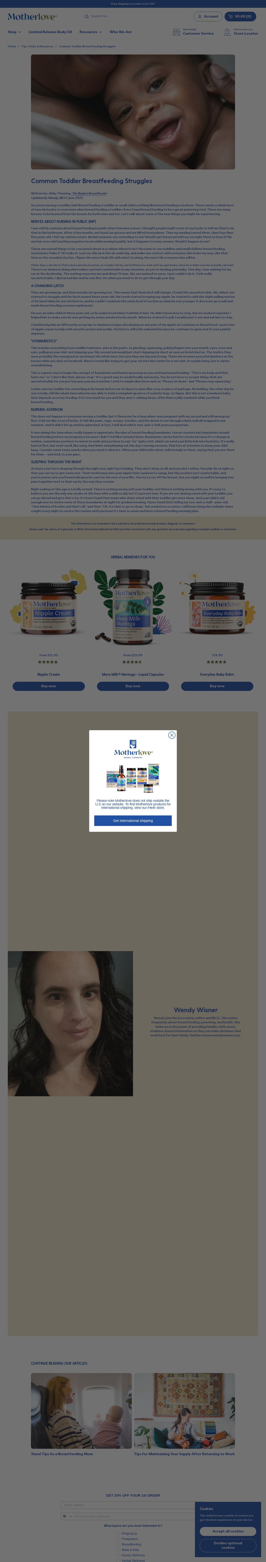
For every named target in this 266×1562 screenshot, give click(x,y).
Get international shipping (133, 821)
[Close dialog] (171, 735)
